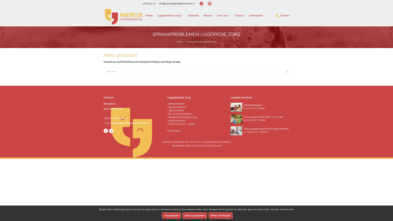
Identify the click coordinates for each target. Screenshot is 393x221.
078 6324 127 (149, 3)
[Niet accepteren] (389, 213)
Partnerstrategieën (253, 105)
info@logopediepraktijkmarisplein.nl (177, 3)
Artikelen (193, 15)
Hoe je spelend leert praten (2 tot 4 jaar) (263, 117)
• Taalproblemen (175, 110)
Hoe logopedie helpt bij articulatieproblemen (266, 129)
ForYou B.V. (195, 142)
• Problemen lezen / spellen (181, 124)
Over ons (222, 15)
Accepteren (171, 215)
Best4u (227, 142)
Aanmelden (256, 15)
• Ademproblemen (176, 120)
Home (149, 15)
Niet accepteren (195, 215)
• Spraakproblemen (176, 107)
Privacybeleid (173, 131)
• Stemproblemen (176, 104)
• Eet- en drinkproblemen (179, 114)
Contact (239, 15)
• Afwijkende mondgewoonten (182, 117)
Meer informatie (220, 215)
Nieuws (208, 15)
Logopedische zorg (169, 15)
